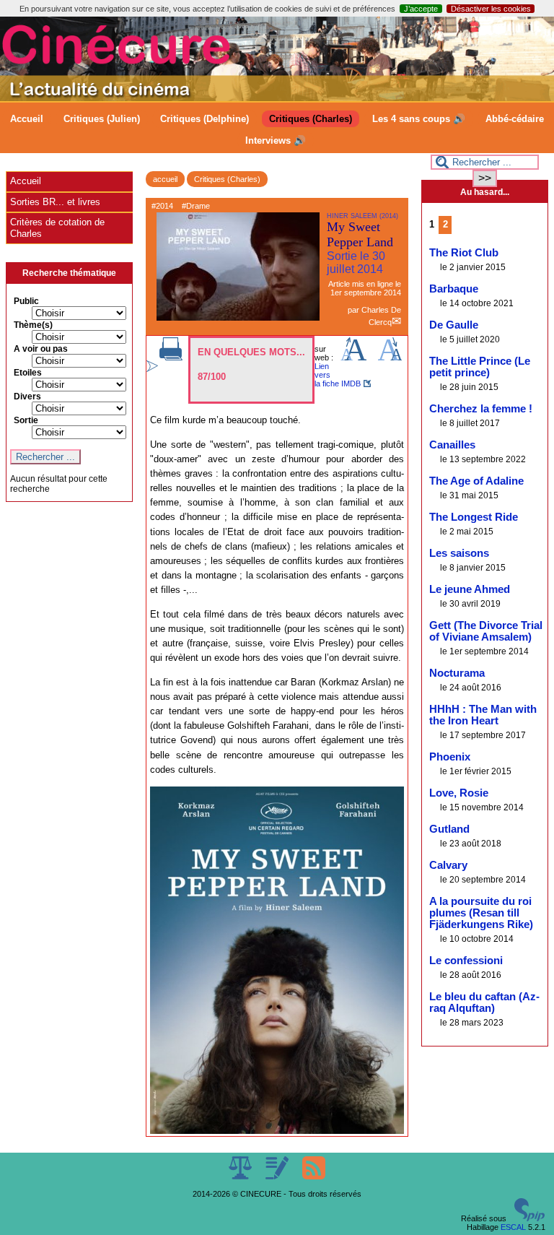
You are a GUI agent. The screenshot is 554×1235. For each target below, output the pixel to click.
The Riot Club (463, 253)
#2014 (162, 206)
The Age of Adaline (476, 481)
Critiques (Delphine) (204, 118)
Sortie (26, 420)
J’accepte (421, 8)
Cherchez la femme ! (480, 409)
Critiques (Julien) (101, 118)
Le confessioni (466, 960)
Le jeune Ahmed (469, 589)
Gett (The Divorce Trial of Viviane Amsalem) (485, 631)
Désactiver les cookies (491, 8)
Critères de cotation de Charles (57, 228)
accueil (165, 179)
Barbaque (453, 289)
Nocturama (457, 673)
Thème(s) (33, 325)
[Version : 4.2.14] (529, 1218)
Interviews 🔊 (275, 140)
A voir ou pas (41, 349)
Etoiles (28, 373)
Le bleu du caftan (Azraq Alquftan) (484, 1002)
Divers (27, 396)
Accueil (26, 118)
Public (26, 301)
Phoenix (449, 757)
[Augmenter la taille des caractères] (353, 357)
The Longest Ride (473, 517)
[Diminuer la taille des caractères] (390, 357)
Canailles (452, 445)
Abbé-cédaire (514, 118)
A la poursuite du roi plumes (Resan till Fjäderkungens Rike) (481, 913)
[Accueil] (277, 98)
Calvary (448, 865)
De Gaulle (453, 325)
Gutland (449, 829)
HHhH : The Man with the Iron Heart (483, 715)
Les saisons (459, 553)
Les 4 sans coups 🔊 (418, 118)
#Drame (196, 206)
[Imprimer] (171, 357)
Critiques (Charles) (310, 118)
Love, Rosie (458, 793)
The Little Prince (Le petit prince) (479, 366)
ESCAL (513, 1227)
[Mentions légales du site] (241, 1176)
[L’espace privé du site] (278, 1176)
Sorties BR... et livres (55, 201)
